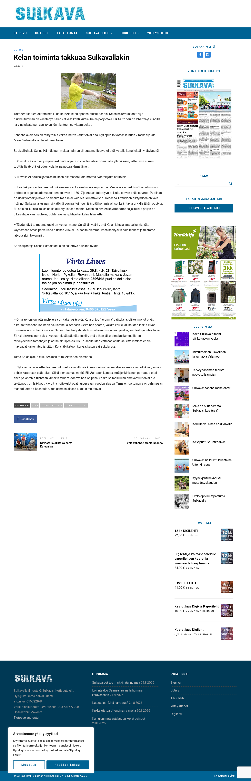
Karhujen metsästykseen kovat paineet (118, 718)
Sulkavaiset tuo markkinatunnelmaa (116, 682)
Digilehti (128, 33)
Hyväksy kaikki (68, 764)
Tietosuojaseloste (26, 718)
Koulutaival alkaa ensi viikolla (212, 424)
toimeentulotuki (75, 405)
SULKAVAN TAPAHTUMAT (204, 208)
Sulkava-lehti (97, 33)
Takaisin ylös (225, 776)
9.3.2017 (18, 65)
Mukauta (28, 764)
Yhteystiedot (158, 33)
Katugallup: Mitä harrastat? (110, 703)
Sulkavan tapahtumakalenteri (211, 388)
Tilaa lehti (177, 698)
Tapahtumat (67, 33)
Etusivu (20, 33)
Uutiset (41, 33)
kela (35, 405)
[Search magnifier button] (230, 183)
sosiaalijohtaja (51, 405)
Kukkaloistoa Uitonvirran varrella (114, 710)
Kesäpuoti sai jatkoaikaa (209, 442)
